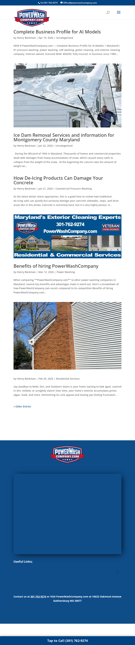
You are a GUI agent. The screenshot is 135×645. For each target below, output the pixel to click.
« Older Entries (22, 406)
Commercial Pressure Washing (74, 188)
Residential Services (68, 378)
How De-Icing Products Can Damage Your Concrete (58, 180)
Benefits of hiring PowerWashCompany (56, 266)
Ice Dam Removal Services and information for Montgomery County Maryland (64, 137)
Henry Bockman (26, 37)
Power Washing (66, 272)
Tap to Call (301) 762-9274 (67, 640)
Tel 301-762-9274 (49, 2)
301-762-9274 (38, 596)
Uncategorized (64, 37)
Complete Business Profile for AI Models (57, 32)
